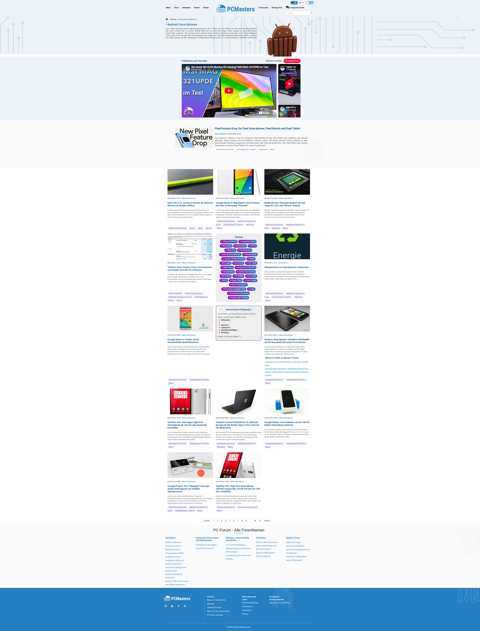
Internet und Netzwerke (265, 553)
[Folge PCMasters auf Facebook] (178, 606)
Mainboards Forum (172, 550)
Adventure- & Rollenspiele (296, 557)
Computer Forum (296, 8)
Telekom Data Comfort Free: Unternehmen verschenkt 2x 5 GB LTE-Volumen (190, 268)
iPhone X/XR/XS (175, 293)
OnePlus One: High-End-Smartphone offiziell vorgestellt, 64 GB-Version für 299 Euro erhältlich (238, 489)
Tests (176, 8)
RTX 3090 (252, 276)
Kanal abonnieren (292, 61)
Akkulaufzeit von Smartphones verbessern (286, 267)
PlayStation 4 (245, 250)
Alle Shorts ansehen (274, 61)
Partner (245, 614)
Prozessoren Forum (173, 546)
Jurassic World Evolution (234, 259)
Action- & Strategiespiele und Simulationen (298, 551)
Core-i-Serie (251, 280)
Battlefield (227, 246)
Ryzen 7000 (236, 280)
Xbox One (231, 250)
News (168, 8)
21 (260, 521)
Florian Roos (283, 263)
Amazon (225, 325)
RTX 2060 (226, 263)
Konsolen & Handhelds (295, 546)
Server (197, 8)
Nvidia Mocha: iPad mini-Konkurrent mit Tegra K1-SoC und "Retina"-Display (284, 204)
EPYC (224, 280)
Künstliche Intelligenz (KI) (234, 289)
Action (192, 228)
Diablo (251, 259)
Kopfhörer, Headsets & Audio (180, 297)
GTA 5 (253, 246)
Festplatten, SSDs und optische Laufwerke (174, 562)
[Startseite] (167, 19)
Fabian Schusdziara (189, 198)
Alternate (225, 320)
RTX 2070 (239, 263)
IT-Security (263, 8)
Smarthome (229, 272)
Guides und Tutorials (239, 297)
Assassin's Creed (248, 241)
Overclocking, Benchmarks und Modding (238, 557)
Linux (252, 289)
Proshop (225, 332)
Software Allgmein (263, 556)
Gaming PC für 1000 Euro (279, 603)
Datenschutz (247, 606)
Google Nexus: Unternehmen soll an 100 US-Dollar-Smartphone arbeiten (287, 423)
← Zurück (206, 521)
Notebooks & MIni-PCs (247, 444)
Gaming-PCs (277, 8)
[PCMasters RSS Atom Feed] (185, 606)
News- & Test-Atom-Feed (218, 611)
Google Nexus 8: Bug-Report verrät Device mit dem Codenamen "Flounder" (238, 204)
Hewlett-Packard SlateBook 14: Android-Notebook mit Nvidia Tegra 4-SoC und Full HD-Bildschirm (237, 425)
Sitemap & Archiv (214, 607)
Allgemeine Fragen (293, 542)
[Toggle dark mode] (310, 2)
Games (206, 8)
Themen (173, 19)
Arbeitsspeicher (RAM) (174, 553)
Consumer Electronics (205, 548)
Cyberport (225, 327)
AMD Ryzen (228, 267)
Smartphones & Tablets (246, 149)
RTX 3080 (239, 276)
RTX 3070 (226, 276)
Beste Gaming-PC (239, 284)
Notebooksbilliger (229, 330)
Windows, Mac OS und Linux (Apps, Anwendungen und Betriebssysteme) (267, 545)
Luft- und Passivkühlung (235, 545)
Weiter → (268, 521)
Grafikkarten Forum (173, 557)
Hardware (186, 8)
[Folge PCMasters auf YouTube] (172, 606)
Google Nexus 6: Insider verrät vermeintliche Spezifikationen (183, 341)
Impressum (247, 610)
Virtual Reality (250, 254)
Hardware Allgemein (173, 542)
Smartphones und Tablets (206, 545)
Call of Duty (241, 246)
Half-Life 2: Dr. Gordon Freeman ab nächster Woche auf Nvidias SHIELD (190, 204)
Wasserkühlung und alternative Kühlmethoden (238, 550)
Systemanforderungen (239, 293)
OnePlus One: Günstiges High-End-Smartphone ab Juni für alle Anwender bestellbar (187, 425)
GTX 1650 (252, 263)
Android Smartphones (225, 149)
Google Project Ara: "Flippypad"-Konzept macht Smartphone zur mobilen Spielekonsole (189, 489)
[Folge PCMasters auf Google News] (166, 606)
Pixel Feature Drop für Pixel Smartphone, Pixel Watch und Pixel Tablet (257, 128)
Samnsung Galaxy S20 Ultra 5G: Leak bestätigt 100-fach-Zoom (286, 369)
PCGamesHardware (250, 603)
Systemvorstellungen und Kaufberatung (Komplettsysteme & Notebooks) (175, 572)
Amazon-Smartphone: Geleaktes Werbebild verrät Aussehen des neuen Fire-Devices (286, 341)
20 (255, 521)
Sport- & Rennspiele (294, 560)
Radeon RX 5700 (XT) (246, 267)
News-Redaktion (221, 134)
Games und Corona (247, 272)
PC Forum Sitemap (215, 615)
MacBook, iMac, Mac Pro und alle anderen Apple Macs (176, 583)
